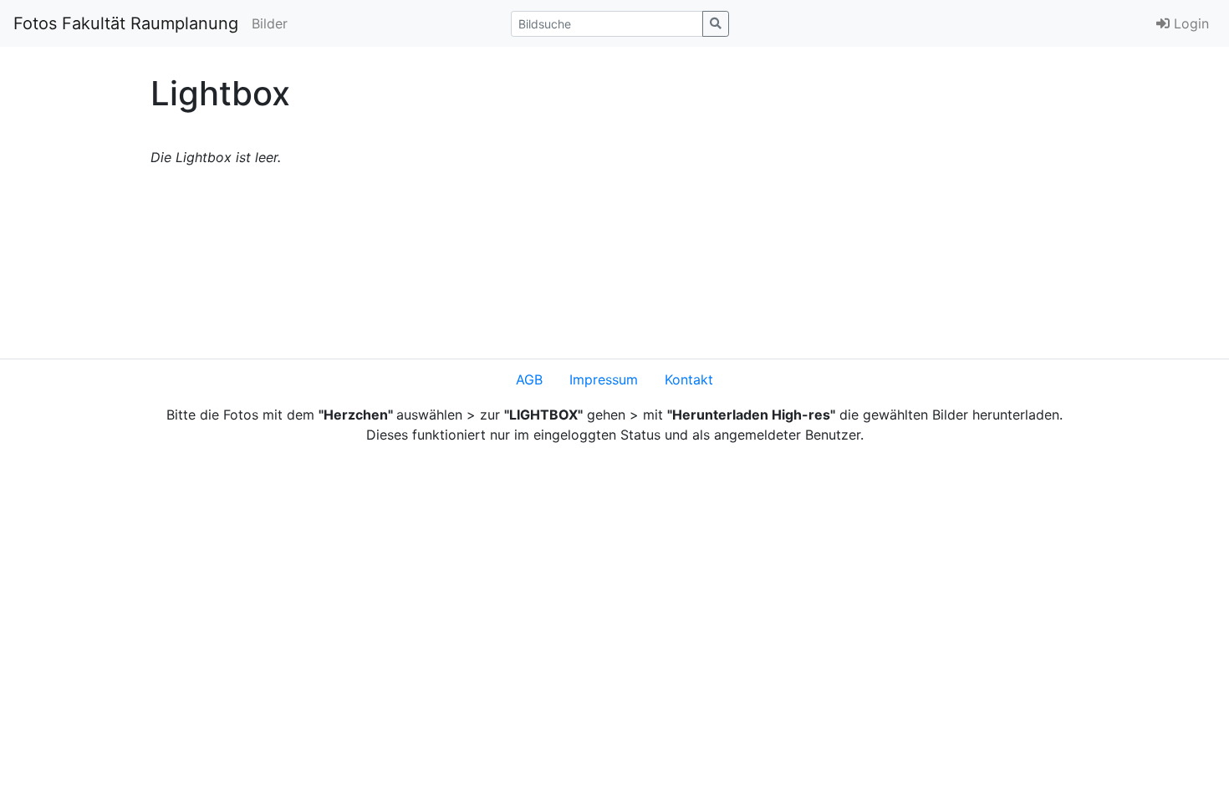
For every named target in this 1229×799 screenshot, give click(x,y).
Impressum (603, 379)
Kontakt (689, 379)
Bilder (270, 23)
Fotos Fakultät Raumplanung (125, 23)
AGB (529, 379)
